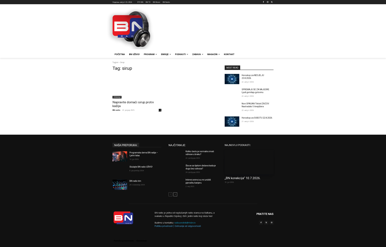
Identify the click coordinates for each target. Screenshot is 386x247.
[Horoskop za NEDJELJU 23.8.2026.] (232, 79)
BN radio (116, 110)
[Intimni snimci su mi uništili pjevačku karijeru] (176, 183)
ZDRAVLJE (117, 97)
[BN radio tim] (119, 185)
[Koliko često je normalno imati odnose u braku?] (176, 155)
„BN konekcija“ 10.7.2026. (243, 178)
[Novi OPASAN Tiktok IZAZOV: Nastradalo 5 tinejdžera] (232, 107)
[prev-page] (170, 194)
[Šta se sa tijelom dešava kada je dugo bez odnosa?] (176, 169)
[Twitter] (266, 223)
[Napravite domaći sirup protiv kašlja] (136, 86)
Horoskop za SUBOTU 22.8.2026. (257, 118)
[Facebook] (263, 2)
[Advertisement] (216, 28)
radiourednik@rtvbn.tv (185, 222)
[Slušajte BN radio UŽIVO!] (119, 170)
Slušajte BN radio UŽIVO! (141, 167)
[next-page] (175, 194)
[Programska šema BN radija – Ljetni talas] (119, 156)
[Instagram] (267, 2)
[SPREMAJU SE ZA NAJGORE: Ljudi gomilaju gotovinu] (232, 93)
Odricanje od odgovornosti (188, 226)
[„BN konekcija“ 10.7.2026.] (249, 162)
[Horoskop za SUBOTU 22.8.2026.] (232, 121)
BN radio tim (135, 181)
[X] (272, 2)
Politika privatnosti (164, 226)
